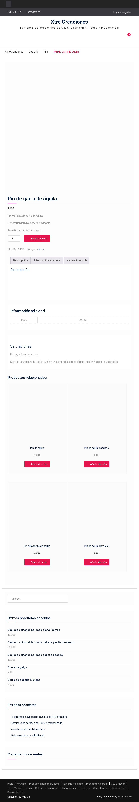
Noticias (21, 783)
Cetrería (33, 51)
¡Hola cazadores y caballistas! (27, 735)
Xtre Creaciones (69, 22)
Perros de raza (15, 792)
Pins (46, 51)
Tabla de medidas (72, 783)
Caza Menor (14, 788)
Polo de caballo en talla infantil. (28, 729)
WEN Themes (125, 796)
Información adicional (47, 260)
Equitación (52, 788)
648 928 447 (14, 12)
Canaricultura (118, 788)
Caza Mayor (118, 783)
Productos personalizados (44, 783)
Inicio (10, 783)
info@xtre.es (33, 12)
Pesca (28, 788)
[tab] (20, 260)
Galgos (39, 788)
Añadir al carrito (38, 238)
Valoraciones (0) (77, 260)
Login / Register (122, 12)
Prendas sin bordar (97, 783)
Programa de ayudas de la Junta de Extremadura (39, 716)
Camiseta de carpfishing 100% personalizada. (37, 723)
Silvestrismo (100, 788)
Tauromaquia (69, 788)
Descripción (20, 260)
